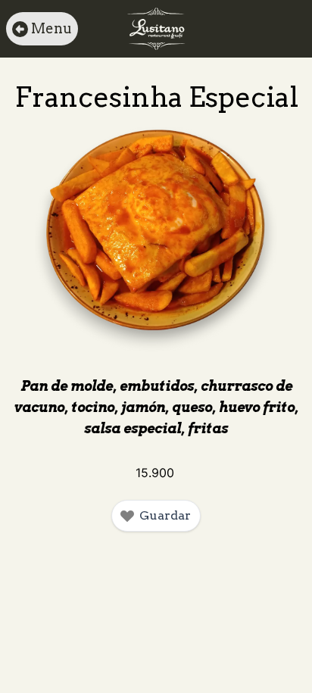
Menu (51, 28)
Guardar (165, 515)
